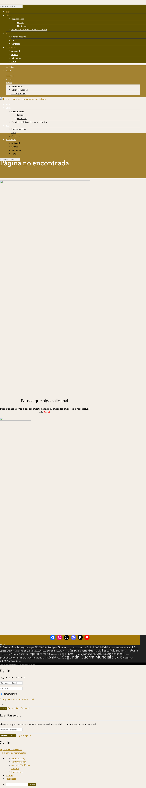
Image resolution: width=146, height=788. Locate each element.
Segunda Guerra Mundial (86, 657)
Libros (8, 15)
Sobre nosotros (18, 36)
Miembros (16, 58)
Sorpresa (3, 644)
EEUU (135, 647)
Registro (9, 82)
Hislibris (121, 650)
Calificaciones (17, 19)
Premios (126, 654)
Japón (62, 654)
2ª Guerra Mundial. (10, 647)
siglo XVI (129, 658)
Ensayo (10, 651)
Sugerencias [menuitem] (17, 772)
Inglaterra (55, 654)
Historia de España (9, 654)
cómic (88, 647)
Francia (66, 651)
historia (132, 650)
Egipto (3, 651)
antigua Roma (72, 647)
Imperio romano (39, 654)
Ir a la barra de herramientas (13, 753)
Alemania (41, 647)
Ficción (20, 22)
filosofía (59, 651)
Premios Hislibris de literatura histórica (29, 29)
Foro (13, 61)
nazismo (87, 654)
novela (98, 654)
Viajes (13, 661)
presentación (8, 657)
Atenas (81, 647)
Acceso (9, 79)
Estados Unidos (40, 651)
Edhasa (112, 647)
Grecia (74, 650)
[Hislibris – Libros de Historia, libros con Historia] (23, 99)
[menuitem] (76, 784)
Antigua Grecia (56, 647)
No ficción (22, 26)
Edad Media (100, 647)
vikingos (18, 661)
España (28, 650)
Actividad (15, 51)
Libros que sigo (18, 93)
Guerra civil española (101, 650)
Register (12, 708)
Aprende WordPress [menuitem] (20, 765)
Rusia (59, 658)
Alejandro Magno (27, 648)
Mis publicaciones (19, 89)
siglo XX (5, 660)
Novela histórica (112, 654)
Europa (51, 651)
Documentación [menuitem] (18, 761)
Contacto (15, 43)
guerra (83, 651)
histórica (23, 654)
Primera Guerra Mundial (31, 658)
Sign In (28, 735)
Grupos (14, 54)
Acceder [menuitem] (9, 775)
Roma (51, 657)
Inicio (8, 11)
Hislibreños (11, 47)
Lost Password (23, 708)
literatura (78, 654)
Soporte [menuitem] (15, 768)
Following (9, 76)
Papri (47, 412)
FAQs (13, 40)
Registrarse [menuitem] (11, 778)
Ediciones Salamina (123, 647)
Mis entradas (17, 86)
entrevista (19, 651)
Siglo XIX (118, 657)
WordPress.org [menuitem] (18, 758)
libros (70, 654)
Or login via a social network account (17, 699)
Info (7, 33)
